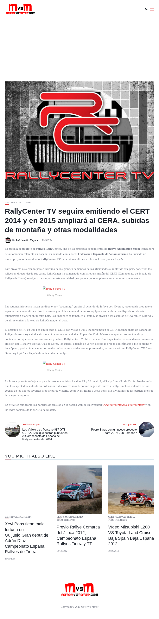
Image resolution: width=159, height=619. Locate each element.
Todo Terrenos (66, 520)
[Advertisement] (79, 46)
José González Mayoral (27, 240)
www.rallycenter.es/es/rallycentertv (124, 404)
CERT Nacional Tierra (18, 203)
